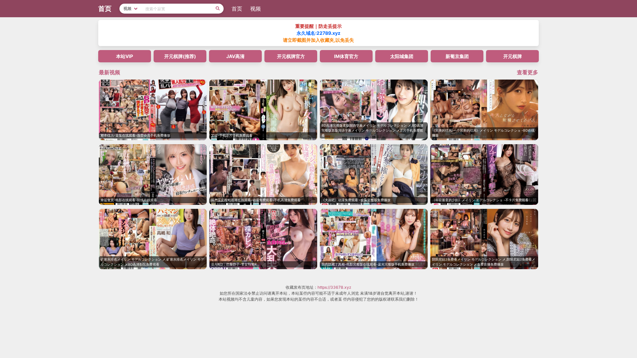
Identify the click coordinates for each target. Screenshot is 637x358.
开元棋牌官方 (291, 56)
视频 (255, 8)
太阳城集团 (401, 56)
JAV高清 (235, 56)
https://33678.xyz (334, 287)
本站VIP (124, 56)
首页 (237, 8)
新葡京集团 (457, 56)
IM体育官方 (346, 56)
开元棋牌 (512, 56)
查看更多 (527, 72)
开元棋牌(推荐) (180, 56)
